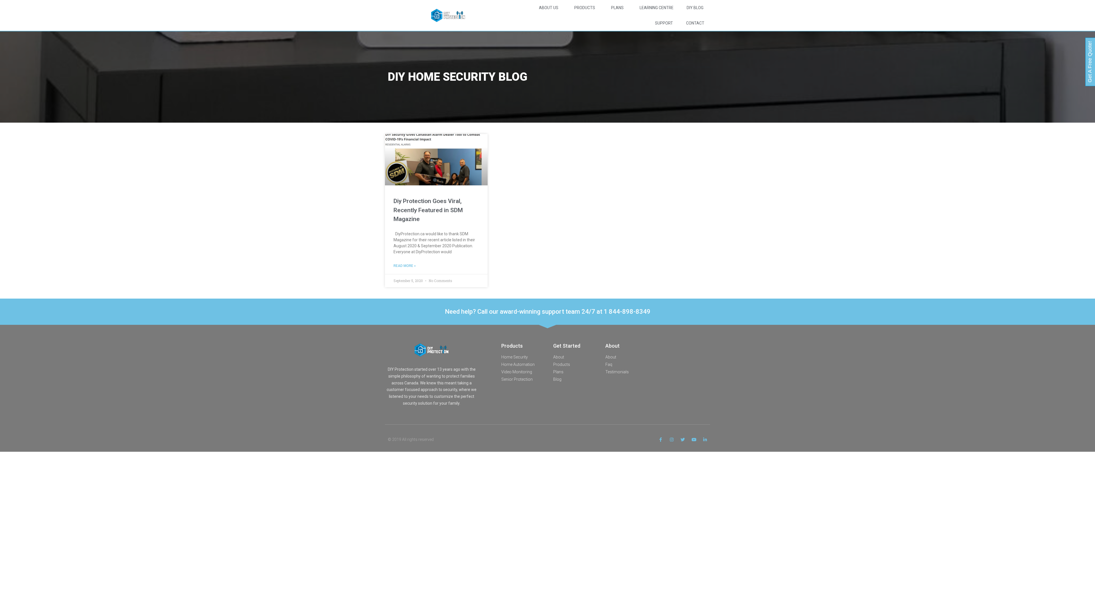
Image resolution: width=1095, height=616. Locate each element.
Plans (617, 7)
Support (664, 23)
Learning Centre (657, 7)
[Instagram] (672, 439)
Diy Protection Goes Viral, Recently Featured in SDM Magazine (428, 210)
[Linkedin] (705, 439)
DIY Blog (695, 7)
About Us (548, 7)
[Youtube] (694, 439)
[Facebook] (660, 439)
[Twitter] (683, 439)
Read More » (405, 266)
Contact (695, 23)
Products (584, 7)
